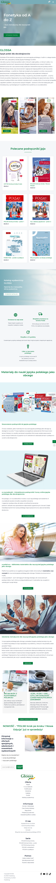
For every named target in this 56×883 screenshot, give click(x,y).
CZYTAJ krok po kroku (28, 845)
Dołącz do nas (28, 828)
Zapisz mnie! (20, 767)
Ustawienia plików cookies (28, 814)
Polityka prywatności (28, 812)
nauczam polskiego (9, 760)
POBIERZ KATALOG (11, 294)
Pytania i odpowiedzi (28, 862)
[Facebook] (41, 874)
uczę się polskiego (9, 758)
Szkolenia (28, 791)
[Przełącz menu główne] (53, 2)
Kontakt (28, 830)
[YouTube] (44, 874)
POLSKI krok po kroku (28, 841)
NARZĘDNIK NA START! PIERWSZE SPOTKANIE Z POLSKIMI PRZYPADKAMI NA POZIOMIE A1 (40, 697)
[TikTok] (50, 874)
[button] (28, 443)
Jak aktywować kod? (28, 860)
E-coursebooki (28, 786)
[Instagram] (47, 874)
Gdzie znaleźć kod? (28, 858)
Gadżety (28, 793)
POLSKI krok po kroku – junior (28, 843)
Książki (28, 784)
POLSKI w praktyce (28, 849)
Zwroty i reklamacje (28, 806)
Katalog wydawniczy (28, 797)
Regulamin (28, 810)
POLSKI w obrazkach (28, 847)
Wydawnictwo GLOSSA (28, 823)
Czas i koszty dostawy (28, 808)
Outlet (28, 795)
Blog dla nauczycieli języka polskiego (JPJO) (28, 832)
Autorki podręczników (28, 825)
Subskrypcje (28, 789)
